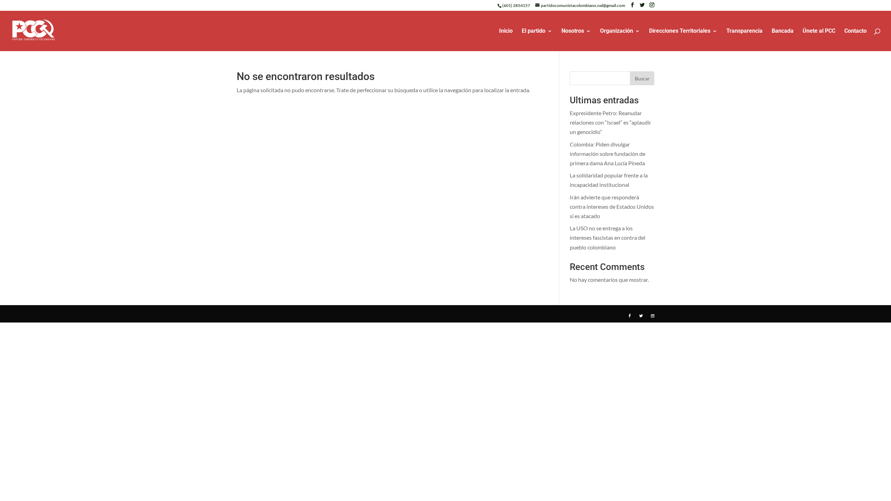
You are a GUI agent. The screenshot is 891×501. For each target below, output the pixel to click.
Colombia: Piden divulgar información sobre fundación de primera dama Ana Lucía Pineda (607, 153)
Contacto (855, 31)
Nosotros (572, 31)
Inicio (506, 31)
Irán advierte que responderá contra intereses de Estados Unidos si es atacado (612, 206)
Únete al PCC (819, 31)
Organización (616, 31)
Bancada (783, 31)
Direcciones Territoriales (679, 31)
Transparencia (744, 31)
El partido (533, 31)
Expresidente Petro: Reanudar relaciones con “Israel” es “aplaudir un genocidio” (610, 122)
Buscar (642, 78)
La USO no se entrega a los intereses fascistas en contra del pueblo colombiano (607, 237)
